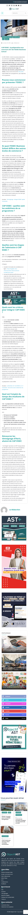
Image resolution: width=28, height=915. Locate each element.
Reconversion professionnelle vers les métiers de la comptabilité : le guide (13, 650)
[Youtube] (16, 6)
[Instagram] (12, 6)
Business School (7, 37)
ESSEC (7, 39)
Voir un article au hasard (20, 2)
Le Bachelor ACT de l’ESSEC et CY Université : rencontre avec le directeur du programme (12, 387)
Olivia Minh (20, 71)
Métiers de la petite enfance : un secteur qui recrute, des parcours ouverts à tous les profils (14, 686)
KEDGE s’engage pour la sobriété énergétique (6, 818)
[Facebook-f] (7, 6)
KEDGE (9, 812)
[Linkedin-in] (14, 6)
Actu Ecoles (4, 812)
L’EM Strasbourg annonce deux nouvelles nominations (6, 842)
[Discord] (19, 6)
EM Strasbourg (5, 836)
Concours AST (18, 814)
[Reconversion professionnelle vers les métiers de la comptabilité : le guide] (14, 644)
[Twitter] (9, 6)
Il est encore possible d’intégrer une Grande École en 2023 (21, 821)
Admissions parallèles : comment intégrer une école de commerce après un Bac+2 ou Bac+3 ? (13, 668)
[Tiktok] (21, 6)
